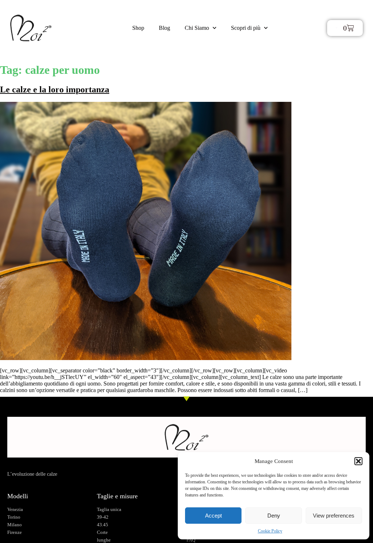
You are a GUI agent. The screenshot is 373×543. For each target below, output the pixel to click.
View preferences (333, 515)
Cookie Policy (270, 531)
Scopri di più (245, 28)
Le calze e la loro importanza (54, 89)
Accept (213, 515)
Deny (273, 515)
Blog (164, 28)
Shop (138, 28)
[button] (358, 461)
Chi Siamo (197, 28)
